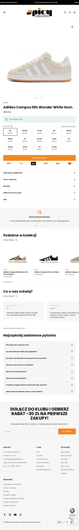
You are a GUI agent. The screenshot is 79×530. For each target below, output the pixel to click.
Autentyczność (42, 459)
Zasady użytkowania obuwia (13, 498)
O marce (39, 456)
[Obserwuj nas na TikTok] (20, 514)
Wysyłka (6, 491)
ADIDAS (5, 103)
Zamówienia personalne (12, 484)
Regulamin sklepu (9, 495)
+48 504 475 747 (9, 456)
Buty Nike (64, 459)
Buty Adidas (65, 452)
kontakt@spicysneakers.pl (12, 459)
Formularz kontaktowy (11, 452)
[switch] (72, 522)
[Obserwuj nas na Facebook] (4, 514)
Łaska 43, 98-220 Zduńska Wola (15, 463)
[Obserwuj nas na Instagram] (10, 514)
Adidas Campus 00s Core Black (46, 272)
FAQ (37, 452)
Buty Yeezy (65, 466)
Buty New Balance (67, 470)
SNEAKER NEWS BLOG (43, 470)
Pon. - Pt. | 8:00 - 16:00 (11, 466)
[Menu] (75, 508)
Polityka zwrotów (9, 506)
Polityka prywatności (10, 502)
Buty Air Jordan (66, 456)
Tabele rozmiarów (43, 463)
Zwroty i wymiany (9, 488)
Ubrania (64, 473)
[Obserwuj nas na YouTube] (15, 514)
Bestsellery (40, 466)
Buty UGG (64, 463)
